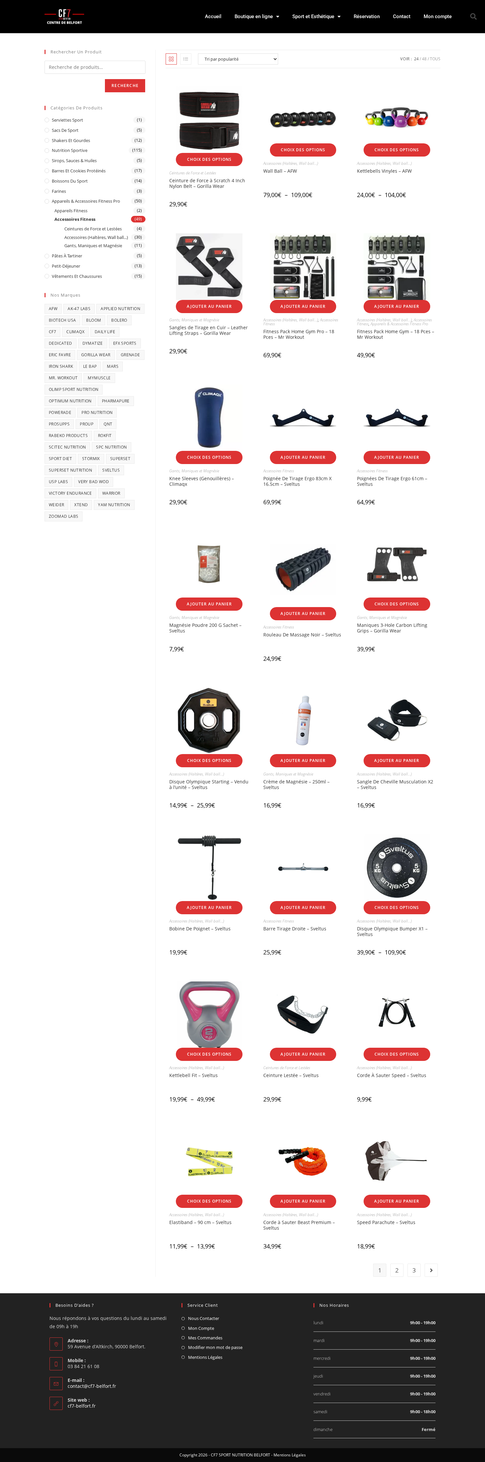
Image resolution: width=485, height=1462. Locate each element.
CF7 (52, 332)
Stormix (91, 458)
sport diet (60, 458)
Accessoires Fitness (278, 471)
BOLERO (119, 320)
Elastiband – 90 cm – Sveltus (200, 1222)
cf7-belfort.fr (82, 1406)
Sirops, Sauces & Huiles (74, 160)
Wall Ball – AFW (280, 171)
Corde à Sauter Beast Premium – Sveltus (299, 1225)
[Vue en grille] (171, 59)
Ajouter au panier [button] (209, 306)
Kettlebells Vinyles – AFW (384, 171)
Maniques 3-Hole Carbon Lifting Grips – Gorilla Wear (392, 627)
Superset (120, 458)
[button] (473, 16)
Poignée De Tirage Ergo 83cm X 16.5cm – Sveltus (297, 481)
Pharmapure (116, 401)
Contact (401, 16)
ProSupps (59, 424)
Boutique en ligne (254, 16)
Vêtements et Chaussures (77, 276)
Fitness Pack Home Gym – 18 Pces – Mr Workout (395, 334)
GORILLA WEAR (96, 355)
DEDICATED (60, 343)
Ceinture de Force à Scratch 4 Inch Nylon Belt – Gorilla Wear (207, 183)
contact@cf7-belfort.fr (92, 1386)
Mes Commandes (205, 1338)
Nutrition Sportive (69, 150)
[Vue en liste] (185, 59)
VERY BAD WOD (93, 481)
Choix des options (209, 159)
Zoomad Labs (63, 516)
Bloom (93, 320)
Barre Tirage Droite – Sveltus (294, 928)
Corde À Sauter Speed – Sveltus (391, 1075)
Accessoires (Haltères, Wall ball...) (290, 163)
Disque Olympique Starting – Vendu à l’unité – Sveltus (208, 784)
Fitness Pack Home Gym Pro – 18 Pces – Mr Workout (298, 334)
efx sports (125, 343)
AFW (53, 308)
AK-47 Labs (79, 308)
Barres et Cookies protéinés (79, 171)
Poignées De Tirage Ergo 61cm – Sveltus (392, 481)
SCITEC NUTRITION (67, 447)
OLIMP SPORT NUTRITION (73, 389)
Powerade (60, 412)
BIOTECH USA (62, 320)
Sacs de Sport (65, 130)
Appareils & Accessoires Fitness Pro (399, 324)
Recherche (125, 85)
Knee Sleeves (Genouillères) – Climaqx (201, 481)
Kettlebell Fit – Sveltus (193, 1075)
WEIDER (56, 505)
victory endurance (70, 493)
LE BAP (90, 366)
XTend (81, 505)
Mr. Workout (63, 378)
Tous (435, 59)
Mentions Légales (205, 1357)
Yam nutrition (114, 505)
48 (424, 59)
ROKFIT (105, 435)
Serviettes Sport (67, 120)
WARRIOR (111, 493)
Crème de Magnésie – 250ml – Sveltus (296, 784)
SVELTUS (111, 470)
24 (416, 59)
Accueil (213, 16)
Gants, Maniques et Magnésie (194, 320)
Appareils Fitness (70, 211)
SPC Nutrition (111, 447)
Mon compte (438, 16)
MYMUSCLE (99, 378)
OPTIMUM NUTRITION (70, 401)
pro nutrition (97, 412)
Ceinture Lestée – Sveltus (291, 1075)
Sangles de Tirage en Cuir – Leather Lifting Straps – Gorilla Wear (208, 330)
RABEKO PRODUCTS (68, 435)
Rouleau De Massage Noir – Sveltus (302, 634)
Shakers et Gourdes (71, 140)
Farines (59, 191)
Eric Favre (60, 355)
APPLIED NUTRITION (120, 308)
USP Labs (58, 481)
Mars (112, 366)
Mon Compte (201, 1328)
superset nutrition (70, 470)
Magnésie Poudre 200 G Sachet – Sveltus (205, 627)
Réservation (367, 16)
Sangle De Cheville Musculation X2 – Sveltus (395, 784)
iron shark (61, 366)
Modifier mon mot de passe (215, 1347)
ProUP (86, 424)
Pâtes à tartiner (67, 256)
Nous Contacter (203, 1318)
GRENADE (130, 355)
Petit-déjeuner (66, 266)
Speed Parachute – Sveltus (386, 1222)
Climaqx (75, 332)
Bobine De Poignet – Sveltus (200, 928)
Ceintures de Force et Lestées (192, 173)
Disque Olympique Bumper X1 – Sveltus (392, 931)
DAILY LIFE (105, 332)
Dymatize (92, 343)
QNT (108, 424)
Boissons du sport (70, 181)
